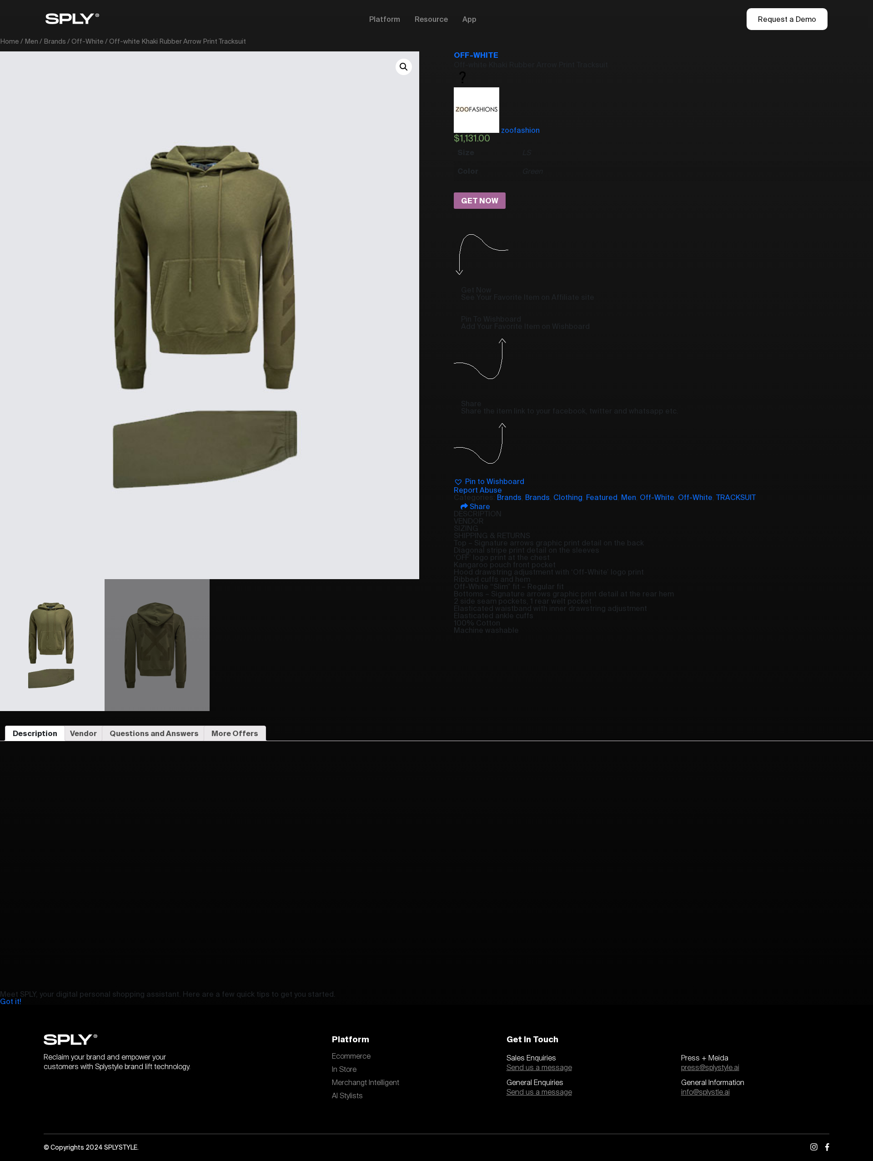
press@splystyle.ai (710, 1067)
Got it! (10, 1001)
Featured (601, 497)
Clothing (567, 497)
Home (9, 41)
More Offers (234, 733)
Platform (384, 19)
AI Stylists (347, 1095)
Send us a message (539, 1067)
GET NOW (479, 201)
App (469, 19)
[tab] (35, 733)
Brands (55, 41)
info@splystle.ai (705, 1092)
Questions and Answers (154, 733)
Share (479, 506)
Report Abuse (478, 490)
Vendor (83, 733)
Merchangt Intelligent (365, 1082)
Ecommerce (351, 1056)
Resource (431, 19)
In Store (344, 1069)
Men (31, 41)
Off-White (87, 41)
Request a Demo (787, 19)
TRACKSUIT (736, 497)
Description (35, 733)
